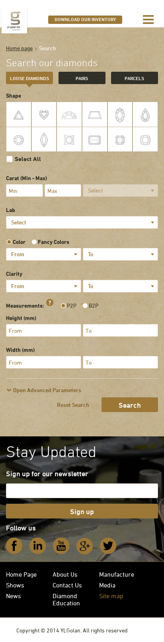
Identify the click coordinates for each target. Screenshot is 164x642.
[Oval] (120, 114)
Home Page (21, 574)
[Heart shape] (44, 114)
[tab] (29, 78)
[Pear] (145, 114)
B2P (93, 305)
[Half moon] (69, 114)
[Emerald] (94, 139)
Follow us (21, 527)
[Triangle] (18, 114)
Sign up (82, 511)
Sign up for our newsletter (47, 473)
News (13, 595)
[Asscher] (120, 139)
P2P (71, 305)
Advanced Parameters (47, 390)
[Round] (18, 139)
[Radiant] (145, 139)
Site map (111, 595)
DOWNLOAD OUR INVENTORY (85, 19)
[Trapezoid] (94, 114)
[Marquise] (44, 139)
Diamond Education (66, 599)
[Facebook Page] (14, 546)
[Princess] (69, 139)
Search (130, 405)
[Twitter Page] (108, 546)
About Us (65, 574)
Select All (28, 159)
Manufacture (116, 574)
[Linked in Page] (37, 546)
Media (107, 585)
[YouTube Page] (61, 546)
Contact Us (67, 585)
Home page (19, 48)
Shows (15, 585)
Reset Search (73, 404)
